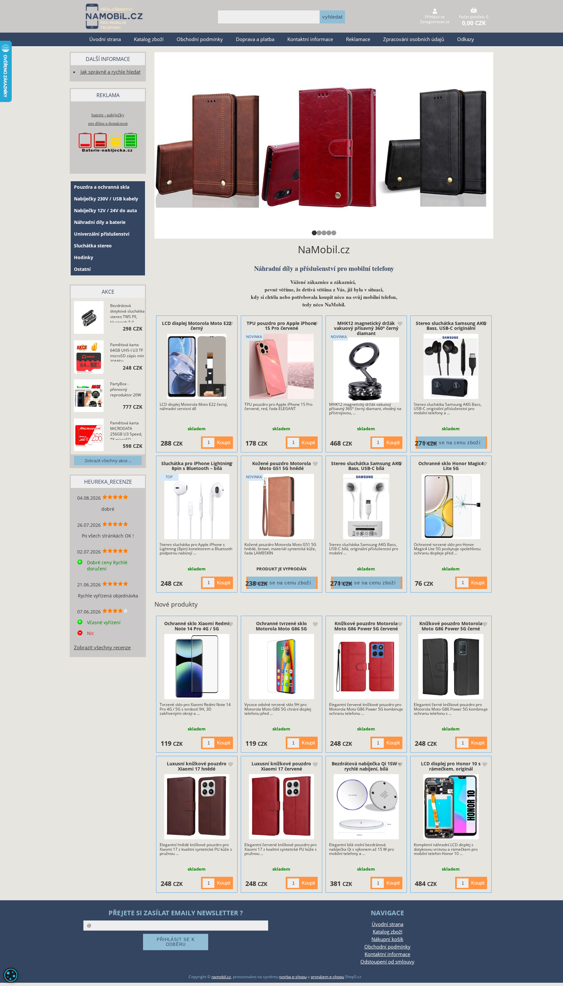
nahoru (553, 976)
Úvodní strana (105, 39)
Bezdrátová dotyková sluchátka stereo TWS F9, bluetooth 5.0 (127, 312)
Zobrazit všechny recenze (102, 647)
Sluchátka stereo (93, 246)
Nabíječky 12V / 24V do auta (105, 210)
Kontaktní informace (310, 39)
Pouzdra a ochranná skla (101, 187)
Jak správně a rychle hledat (110, 71)
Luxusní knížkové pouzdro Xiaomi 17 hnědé (196, 766)
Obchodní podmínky (200, 39)
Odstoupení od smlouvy (387, 961)
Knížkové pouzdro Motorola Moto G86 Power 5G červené (366, 625)
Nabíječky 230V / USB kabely (106, 199)
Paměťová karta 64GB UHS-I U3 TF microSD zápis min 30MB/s (127, 351)
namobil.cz (221, 976)
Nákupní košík (387, 939)
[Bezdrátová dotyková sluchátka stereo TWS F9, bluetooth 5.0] (89, 318)
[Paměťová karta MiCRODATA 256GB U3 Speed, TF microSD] (89, 435)
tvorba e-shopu (293, 976)
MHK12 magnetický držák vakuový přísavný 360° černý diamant (366, 328)
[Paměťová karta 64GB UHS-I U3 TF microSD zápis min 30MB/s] (89, 357)
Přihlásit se (435, 17)
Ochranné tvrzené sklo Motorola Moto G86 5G (281, 625)
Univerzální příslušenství (101, 234)
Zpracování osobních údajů (413, 39)
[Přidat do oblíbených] (230, 324)
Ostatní (82, 269)
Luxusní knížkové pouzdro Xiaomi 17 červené (281, 766)
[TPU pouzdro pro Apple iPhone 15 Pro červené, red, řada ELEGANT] (281, 366)
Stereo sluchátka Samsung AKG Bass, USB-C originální (451, 325)
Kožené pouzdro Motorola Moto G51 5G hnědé (281, 465)
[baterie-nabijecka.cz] (108, 158)
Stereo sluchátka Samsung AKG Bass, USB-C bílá (366, 465)
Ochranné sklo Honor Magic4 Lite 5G (451, 465)
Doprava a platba (255, 39)
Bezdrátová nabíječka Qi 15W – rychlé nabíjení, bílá (366, 766)
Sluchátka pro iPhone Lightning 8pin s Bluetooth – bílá (196, 465)
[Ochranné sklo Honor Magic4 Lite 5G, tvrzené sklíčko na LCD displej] (451, 506)
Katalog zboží (149, 39)
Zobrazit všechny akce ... (108, 461)
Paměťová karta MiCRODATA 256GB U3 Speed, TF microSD (126, 430)
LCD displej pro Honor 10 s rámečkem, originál (451, 766)
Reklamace (358, 39)
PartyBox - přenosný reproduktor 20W (125, 389)
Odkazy (465, 39)
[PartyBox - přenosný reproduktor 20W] (89, 397)
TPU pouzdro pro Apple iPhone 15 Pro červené (281, 325)
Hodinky (83, 257)
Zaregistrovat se (435, 21)
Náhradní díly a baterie (99, 222)
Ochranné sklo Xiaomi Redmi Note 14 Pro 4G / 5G (196, 625)
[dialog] (10, 975)
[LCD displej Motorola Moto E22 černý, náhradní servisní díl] (196, 366)
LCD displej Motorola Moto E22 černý (196, 325)
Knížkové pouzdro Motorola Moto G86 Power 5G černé (450, 625)
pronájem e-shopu (327, 976)
